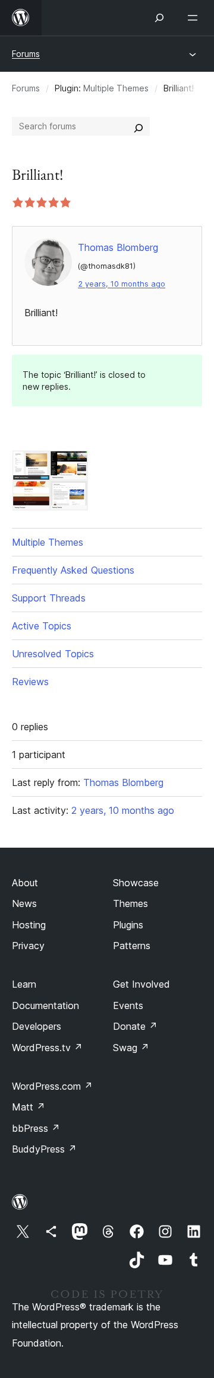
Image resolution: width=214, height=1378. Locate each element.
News (24, 903)
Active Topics (41, 626)
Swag (131, 1048)
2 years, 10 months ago (121, 283)
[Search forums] (138, 126)
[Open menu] (195, 18)
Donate (135, 1026)
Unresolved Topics (53, 654)
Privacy (28, 945)
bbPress (36, 1128)
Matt (28, 1107)
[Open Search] (159, 18)
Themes (130, 903)
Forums (26, 54)
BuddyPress (44, 1149)
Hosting (29, 925)
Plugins (128, 925)
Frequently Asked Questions (73, 570)
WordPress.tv (47, 1048)
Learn (24, 984)
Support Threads (49, 598)
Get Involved (141, 984)
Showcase (136, 883)
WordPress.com (52, 1086)
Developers (36, 1026)
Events (128, 1005)
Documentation (45, 1005)
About (25, 883)
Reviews (30, 682)
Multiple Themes (116, 88)
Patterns (131, 945)
